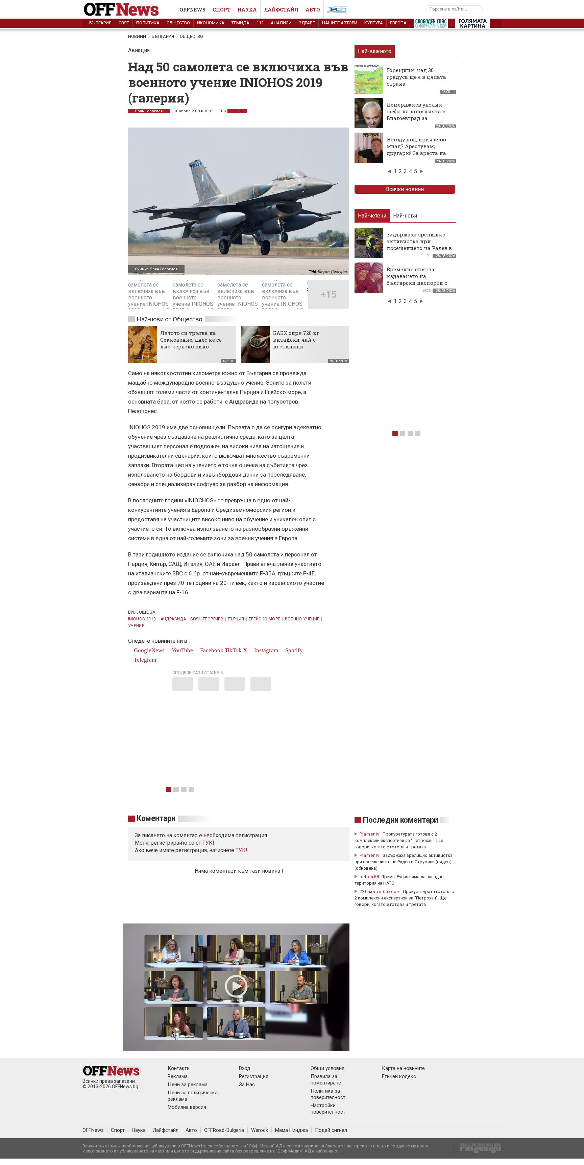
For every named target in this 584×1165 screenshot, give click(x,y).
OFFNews (93, 1130)
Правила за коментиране (326, 1079)
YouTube (181, 650)
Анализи (281, 22)
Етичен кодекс (399, 1076)
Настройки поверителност (328, 1108)
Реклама (178, 1076)
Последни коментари (400, 820)
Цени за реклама (188, 1084)
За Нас (247, 1084)
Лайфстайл (281, 9)
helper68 (369, 876)
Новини (137, 36)
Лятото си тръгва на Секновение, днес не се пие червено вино (191, 339)
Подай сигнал (331, 1130)
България (100, 22)
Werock (259, 1130)
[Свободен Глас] (431, 25)
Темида (240, 22)
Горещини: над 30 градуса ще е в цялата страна (416, 77)
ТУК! (241, 850)
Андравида (173, 619)
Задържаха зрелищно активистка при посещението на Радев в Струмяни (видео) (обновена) (419, 248)
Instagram (265, 650)
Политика (148, 22)
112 (260, 22)
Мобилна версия (187, 1107)
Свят (124, 22)
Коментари (156, 818)
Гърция (236, 619)
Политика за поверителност (328, 1094)
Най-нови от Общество (169, 319)
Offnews (192, 9)
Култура (373, 22)
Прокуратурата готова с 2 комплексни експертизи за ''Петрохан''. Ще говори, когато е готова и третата (399, 840)
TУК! (208, 843)
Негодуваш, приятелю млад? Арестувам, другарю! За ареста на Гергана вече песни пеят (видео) (416, 153)
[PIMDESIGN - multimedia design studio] (478, 1150)
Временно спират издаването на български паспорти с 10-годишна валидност (417, 279)
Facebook (211, 650)
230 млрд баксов (380, 891)
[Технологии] (337, 11)
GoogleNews (148, 650)
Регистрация (253, 1076)
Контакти (179, 1068)
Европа (398, 22)
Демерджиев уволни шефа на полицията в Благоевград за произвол (416, 114)
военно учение (302, 619)
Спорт (221, 9)
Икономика (210, 22)
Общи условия (327, 1068)
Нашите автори (339, 22)
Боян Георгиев (149, 111)
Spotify (293, 650)
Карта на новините (403, 1068)
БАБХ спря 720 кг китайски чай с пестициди (296, 339)
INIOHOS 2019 (142, 619)
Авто (313, 9)
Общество (178, 22)
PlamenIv (370, 834)
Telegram (144, 660)
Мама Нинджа (291, 1130)
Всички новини (405, 189)
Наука (247, 9)
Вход (244, 1068)
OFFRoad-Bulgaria (224, 1130)
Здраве (307, 22)
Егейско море (264, 619)
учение (136, 625)
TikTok (233, 650)
